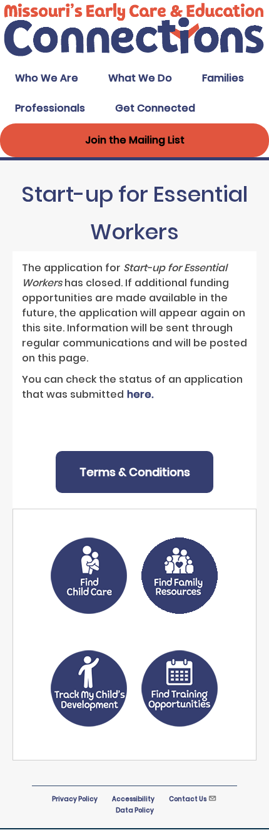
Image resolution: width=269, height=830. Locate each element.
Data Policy (135, 810)
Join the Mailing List (135, 140)
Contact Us (187, 799)
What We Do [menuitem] (140, 78)
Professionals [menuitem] (50, 108)
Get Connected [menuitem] (155, 108)
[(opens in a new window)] (89, 578)
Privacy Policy (75, 799)
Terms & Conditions (134, 472)
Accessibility (133, 799)
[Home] (134, 55)
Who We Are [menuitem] (46, 78)
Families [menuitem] (223, 78)
